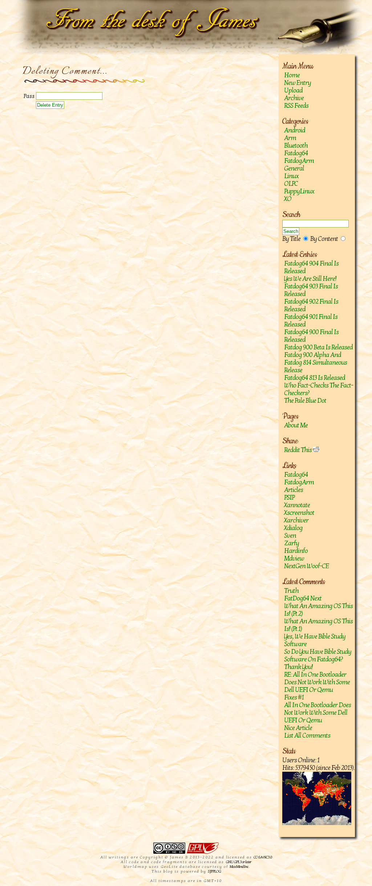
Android (294, 130)
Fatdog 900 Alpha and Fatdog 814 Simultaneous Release (315, 362)
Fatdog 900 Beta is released (318, 347)
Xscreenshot (299, 513)
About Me (296, 425)
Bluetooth (296, 145)
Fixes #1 (294, 697)
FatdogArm (299, 161)
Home (292, 75)
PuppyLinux (299, 191)
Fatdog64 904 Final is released (311, 267)
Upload (293, 90)
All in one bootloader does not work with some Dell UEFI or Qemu (317, 712)
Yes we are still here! (310, 279)
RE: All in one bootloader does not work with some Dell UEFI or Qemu (317, 682)
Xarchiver (296, 520)
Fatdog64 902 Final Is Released (311, 305)
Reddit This (298, 450)
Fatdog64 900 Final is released (311, 336)
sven (290, 536)
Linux (291, 176)
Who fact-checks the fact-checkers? (318, 389)
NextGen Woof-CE (306, 566)
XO (287, 199)
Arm (290, 138)
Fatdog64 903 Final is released (311, 290)
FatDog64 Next (303, 598)
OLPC (291, 184)
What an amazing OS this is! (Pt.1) (318, 625)
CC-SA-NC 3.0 (263, 857)
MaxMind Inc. (239, 866)
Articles (293, 490)
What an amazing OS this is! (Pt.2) (318, 610)
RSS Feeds (296, 106)
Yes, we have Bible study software (314, 640)
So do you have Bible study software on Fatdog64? (317, 655)
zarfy (291, 543)
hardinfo (296, 551)
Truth (291, 591)
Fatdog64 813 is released (314, 378)
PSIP (289, 497)
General (294, 168)
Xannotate (297, 505)
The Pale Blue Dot (305, 401)
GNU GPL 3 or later (238, 862)
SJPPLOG (214, 871)
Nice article (298, 728)
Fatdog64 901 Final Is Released (310, 320)
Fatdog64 (296, 153)
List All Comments (307, 735)
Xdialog (293, 528)
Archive (294, 98)
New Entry (297, 83)
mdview (294, 558)
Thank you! (298, 667)
